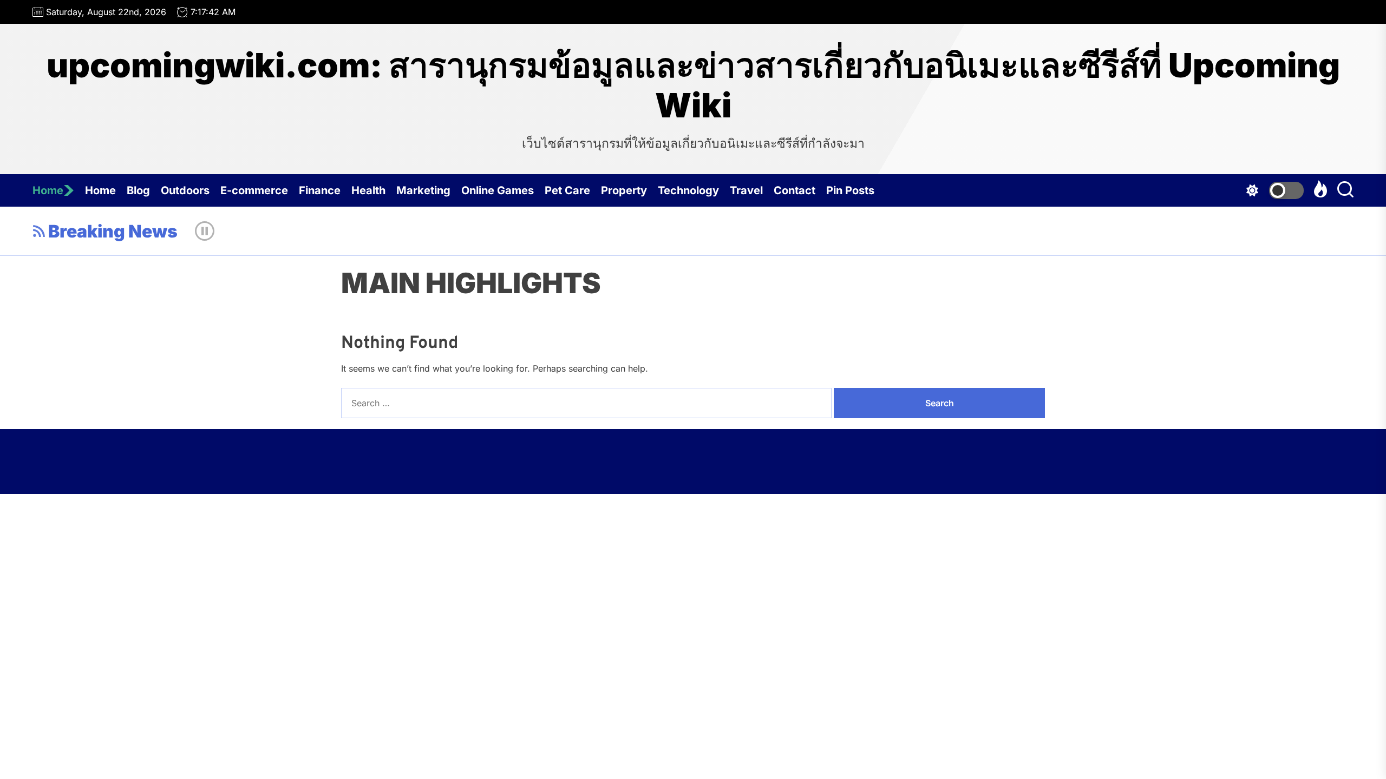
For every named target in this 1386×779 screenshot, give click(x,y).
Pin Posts (850, 190)
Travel (746, 190)
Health (368, 190)
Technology (688, 190)
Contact (794, 190)
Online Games (497, 190)
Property (624, 190)
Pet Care (567, 190)
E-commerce (254, 190)
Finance (320, 190)
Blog (138, 190)
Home (47, 190)
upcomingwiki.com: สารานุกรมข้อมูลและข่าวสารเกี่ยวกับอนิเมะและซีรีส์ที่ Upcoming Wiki (693, 85)
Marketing (423, 190)
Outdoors (185, 190)
